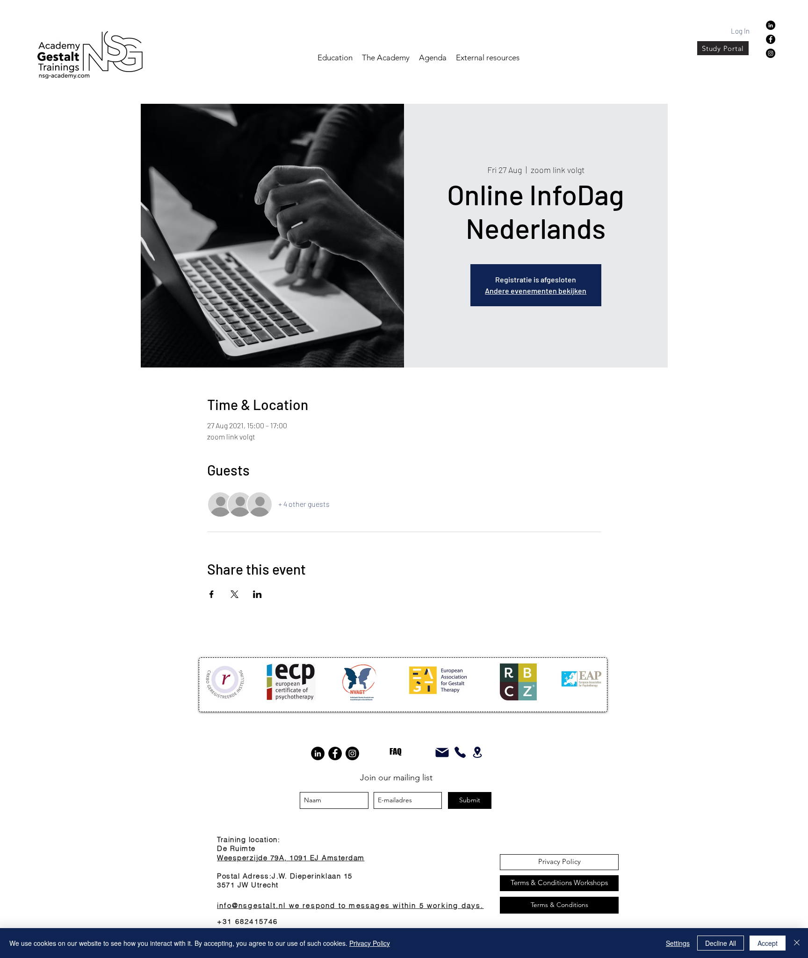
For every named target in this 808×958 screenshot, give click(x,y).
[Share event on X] (234, 594)
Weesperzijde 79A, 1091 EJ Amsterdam (291, 857)
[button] (432, 57)
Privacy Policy (369, 943)
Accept (768, 943)
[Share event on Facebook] (211, 594)
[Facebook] (770, 39)
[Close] (796, 943)
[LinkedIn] (318, 753)
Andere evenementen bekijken (535, 290)
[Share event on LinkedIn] (257, 594)
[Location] (477, 752)
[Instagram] (770, 53)
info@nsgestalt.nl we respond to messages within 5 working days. (350, 905)
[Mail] (441, 752)
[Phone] (460, 752)
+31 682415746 (247, 921)
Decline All (720, 943)
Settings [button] (678, 943)
